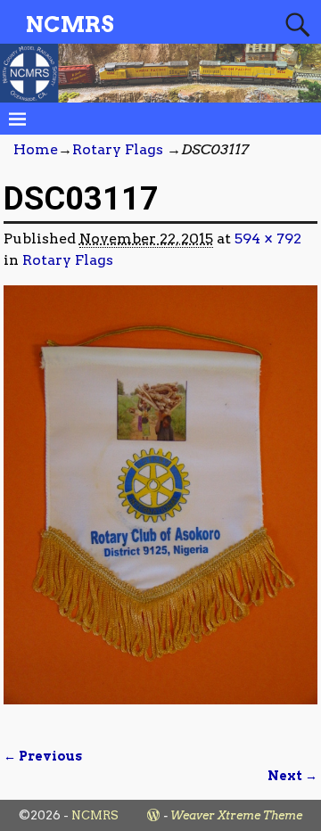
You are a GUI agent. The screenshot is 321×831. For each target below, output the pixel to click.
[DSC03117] (161, 505)
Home (35, 149)
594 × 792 (268, 238)
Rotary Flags (117, 149)
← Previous (43, 756)
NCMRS (70, 24)
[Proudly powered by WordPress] (153, 815)
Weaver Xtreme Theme (236, 815)
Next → (292, 776)
